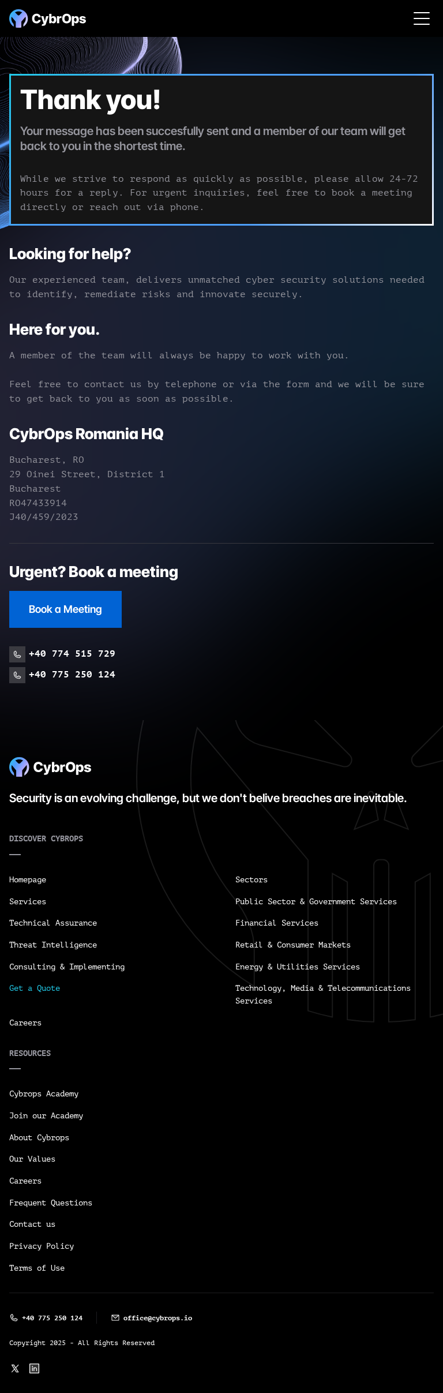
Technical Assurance (53, 923)
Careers (25, 1022)
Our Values (32, 1159)
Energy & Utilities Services (297, 967)
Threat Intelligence (53, 945)
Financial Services (276, 923)
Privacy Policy (41, 1246)
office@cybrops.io (157, 1318)
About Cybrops (39, 1137)
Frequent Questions (50, 1203)
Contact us (32, 1224)
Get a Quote (34, 988)
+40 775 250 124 (52, 1318)
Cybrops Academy (43, 1093)
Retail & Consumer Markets (293, 945)
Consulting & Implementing (67, 967)
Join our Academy (46, 1115)
